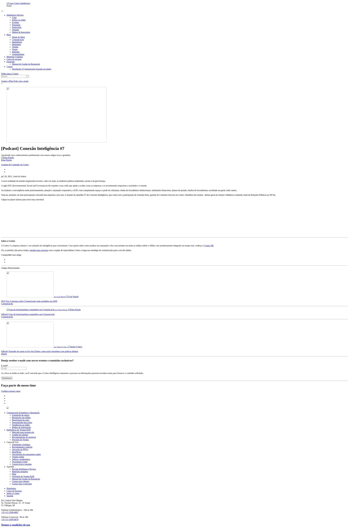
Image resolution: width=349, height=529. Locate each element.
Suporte (10, 496)
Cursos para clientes (20, 481)
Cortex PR (208, 245)
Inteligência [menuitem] (17, 42)
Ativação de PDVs (20, 449)
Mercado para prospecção (23, 432)
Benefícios (16, 452)
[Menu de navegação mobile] (2, 11)
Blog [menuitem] (9, 35)
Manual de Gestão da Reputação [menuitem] (26, 64)
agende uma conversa (39, 250)
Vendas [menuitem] (15, 47)
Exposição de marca (20, 415)
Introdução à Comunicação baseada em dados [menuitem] (31, 69)
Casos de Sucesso (14, 491)
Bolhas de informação (21, 427)
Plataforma (11, 488)
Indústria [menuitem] (15, 52)
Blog (14, 474)
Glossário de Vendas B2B (23, 476)
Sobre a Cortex (13, 493)
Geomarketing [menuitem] (18, 54)
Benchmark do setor (20, 420)
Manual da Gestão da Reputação (26, 479)
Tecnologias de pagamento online (26, 454)
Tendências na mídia (21, 425)
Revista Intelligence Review (24, 469)
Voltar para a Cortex (9, 73)
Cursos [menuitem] (10, 66)
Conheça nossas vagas (10, 391)
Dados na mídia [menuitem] (18, 20)
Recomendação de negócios (24, 437)
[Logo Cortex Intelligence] (18, 3)
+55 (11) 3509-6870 (9, 519)
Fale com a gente (21, 81)
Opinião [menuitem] (15, 30)
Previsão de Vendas (20, 440)
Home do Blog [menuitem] (18, 37)
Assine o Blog (7, 81)
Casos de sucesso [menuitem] (14, 59)
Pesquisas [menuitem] (16, 25)
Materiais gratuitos (20, 471)
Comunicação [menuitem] (18, 39)
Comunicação (7, 304)
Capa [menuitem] (14, 17)
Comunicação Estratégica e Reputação (23, 413)
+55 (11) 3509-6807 (9, 512)
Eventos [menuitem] (15, 22)
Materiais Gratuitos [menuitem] (15, 57)
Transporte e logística (21, 444)
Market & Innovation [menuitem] (21, 32)
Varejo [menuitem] (15, 49)
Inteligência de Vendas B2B (19, 430)
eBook (4, 354)
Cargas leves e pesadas (22, 464)
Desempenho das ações (22, 422)
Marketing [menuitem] (16, 44)
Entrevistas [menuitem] (16, 27)
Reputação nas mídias (21, 417)
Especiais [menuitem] (11, 62)
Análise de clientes (20, 435)
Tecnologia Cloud (19, 462)
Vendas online (18, 457)
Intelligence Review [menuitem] (15, 15)
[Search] (28, 76)
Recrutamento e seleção (22, 447)
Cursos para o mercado (22, 484)
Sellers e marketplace (21, 459)
